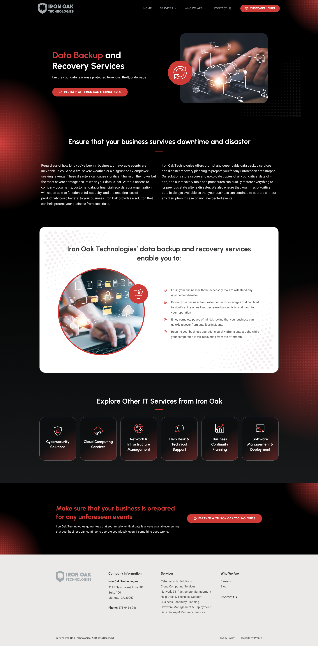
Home (147, 8)
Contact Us (223, 8)
